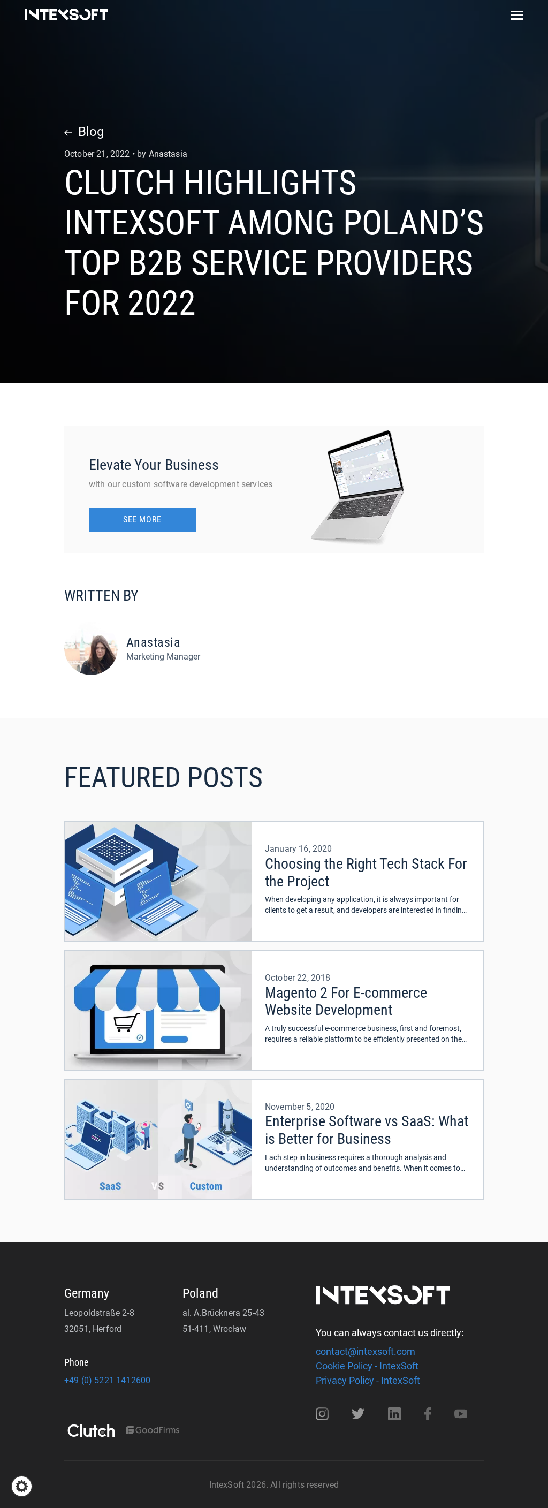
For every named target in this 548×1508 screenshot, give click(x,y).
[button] (22, 1486)
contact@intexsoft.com (365, 1351)
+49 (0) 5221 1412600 (107, 1380)
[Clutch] (91, 1431)
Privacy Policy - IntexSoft (368, 1380)
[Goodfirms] (152, 1431)
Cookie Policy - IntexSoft (367, 1365)
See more (142, 519)
